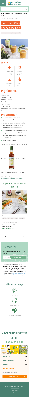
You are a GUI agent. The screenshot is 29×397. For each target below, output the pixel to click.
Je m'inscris (18, 257)
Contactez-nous (15, 392)
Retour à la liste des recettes (10, 18)
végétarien (21, 218)
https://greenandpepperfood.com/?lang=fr (11, 178)
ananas (3, 32)
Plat (8, 218)
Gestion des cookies (15, 384)
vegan (16, 218)
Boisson (12, 13)
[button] (5, 236)
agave (4, 218)
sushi (12, 218)
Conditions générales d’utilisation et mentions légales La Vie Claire (15, 387)
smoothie (18, 32)
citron (13, 32)
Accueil (2, 13)
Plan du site (14, 390)
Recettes (7, 13)
